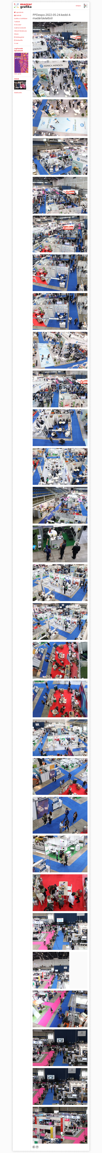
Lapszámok (19, 12)
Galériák (18, 15)
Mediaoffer (19, 40)
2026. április (17, 74)
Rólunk (16, 34)
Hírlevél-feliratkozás (20, 31)
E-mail (16, 43)
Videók (16, 79)
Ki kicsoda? (17, 25)
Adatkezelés (18, 93)
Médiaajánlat (19, 37)
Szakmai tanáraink (20, 28)
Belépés (78, 6)
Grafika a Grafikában (20, 18)
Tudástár (17, 22)
